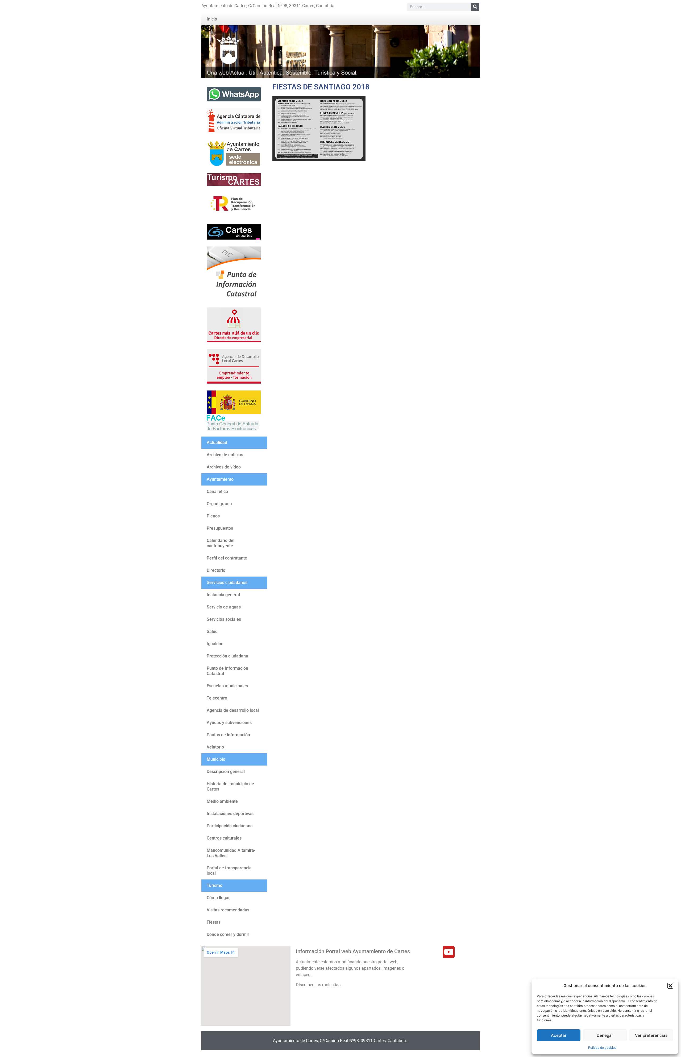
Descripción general (226, 771)
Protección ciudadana (227, 656)
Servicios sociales (224, 619)
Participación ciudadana (230, 825)
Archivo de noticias (225, 454)
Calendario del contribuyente (220, 543)
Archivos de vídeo (224, 467)
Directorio (216, 570)
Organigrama (219, 503)
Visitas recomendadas (228, 909)
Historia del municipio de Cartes (230, 786)
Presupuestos (220, 528)
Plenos (213, 516)
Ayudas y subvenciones (229, 722)
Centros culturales (224, 838)
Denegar (605, 1035)
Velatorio (215, 747)
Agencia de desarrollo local (233, 710)
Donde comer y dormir (228, 934)
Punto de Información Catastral (227, 671)
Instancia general (223, 594)
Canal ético (217, 491)
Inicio (212, 19)
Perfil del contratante (227, 558)
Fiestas (214, 922)
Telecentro (217, 698)
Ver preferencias (651, 1035)
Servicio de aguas (224, 607)
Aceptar (559, 1035)
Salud (212, 631)
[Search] (475, 7)
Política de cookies (602, 1048)
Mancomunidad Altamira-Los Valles (231, 853)
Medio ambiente (222, 801)
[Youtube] (449, 952)
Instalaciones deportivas (230, 813)
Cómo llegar (218, 897)
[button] (670, 985)
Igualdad (215, 643)
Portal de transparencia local (229, 870)
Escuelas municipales (227, 685)
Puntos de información (228, 734)
